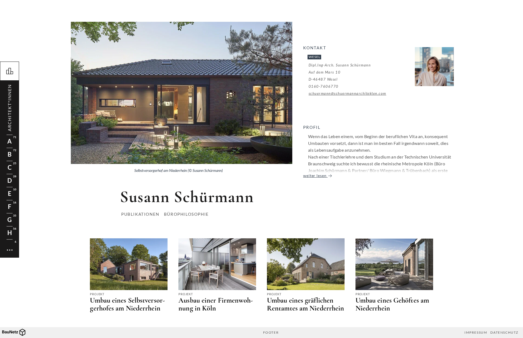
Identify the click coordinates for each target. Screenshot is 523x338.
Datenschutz (504, 332)
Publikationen (140, 214)
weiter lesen (315, 175)
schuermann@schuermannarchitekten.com (347, 93)
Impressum (475, 332)
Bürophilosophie (186, 214)
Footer (271, 332)
